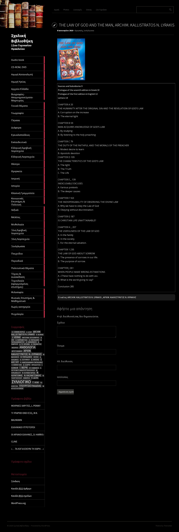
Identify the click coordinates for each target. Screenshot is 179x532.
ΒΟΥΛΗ (36, 357)
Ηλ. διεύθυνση (64, 361)
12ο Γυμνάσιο (101, 9)
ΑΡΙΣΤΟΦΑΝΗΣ (17, 351)
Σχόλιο (61, 322)
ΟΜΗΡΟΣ (26, 378)
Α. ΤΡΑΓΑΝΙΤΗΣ (36, 344)
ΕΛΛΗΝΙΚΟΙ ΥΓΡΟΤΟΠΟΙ (23, 427)
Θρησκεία (79, 30)
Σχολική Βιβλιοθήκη (22, 38)
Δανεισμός (77, 9)
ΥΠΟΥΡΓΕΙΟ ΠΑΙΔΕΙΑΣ (30, 385)
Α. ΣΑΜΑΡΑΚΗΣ (31, 342)
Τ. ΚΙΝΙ (35, 382)
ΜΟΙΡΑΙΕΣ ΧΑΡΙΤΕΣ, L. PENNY (25, 405)
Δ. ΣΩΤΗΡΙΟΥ (25, 360)
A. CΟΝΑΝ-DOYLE (18, 332)
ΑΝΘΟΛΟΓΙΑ (27, 347)
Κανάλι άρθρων (21, 488)
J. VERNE (16, 337)
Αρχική (56, 9)
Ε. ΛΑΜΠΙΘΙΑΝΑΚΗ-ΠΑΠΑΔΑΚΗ (31, 362)
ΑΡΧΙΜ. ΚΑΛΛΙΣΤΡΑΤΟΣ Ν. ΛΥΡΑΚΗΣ (26, 352)
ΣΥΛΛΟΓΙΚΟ (21, 381)
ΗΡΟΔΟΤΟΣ (36, 365)
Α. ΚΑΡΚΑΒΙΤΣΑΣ (21, 340)
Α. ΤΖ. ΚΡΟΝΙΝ (24, 344)
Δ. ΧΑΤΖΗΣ (35, 359)
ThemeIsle (168, 525)
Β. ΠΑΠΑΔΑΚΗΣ (26, 357)
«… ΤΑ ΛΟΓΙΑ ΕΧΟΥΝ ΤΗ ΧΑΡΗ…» (27, 448)
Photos (66, 9)
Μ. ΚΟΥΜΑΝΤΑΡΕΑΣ (28, 373)
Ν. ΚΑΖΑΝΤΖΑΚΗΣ (32, 375)
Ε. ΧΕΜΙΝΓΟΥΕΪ (17, 365)
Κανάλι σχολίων (21, 495)
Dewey (89, 9)
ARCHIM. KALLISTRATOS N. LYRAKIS (26, 333)
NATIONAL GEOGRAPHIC (30, 337)
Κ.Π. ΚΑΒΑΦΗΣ (34, 368)
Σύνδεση (15, 481)
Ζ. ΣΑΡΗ (26, 364)
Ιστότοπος (62, 377)
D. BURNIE (39, 335)
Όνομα (60, 345)
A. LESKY (29, 332)
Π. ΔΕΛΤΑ (34, 378)
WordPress (45, 525)
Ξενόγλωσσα (88, 30)
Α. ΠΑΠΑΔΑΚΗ (34, 340)
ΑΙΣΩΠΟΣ (15, 348)
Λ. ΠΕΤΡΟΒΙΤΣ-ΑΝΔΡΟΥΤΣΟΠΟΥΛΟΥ (26, 369)
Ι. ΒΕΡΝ (24, 367)
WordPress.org (18, 503)
